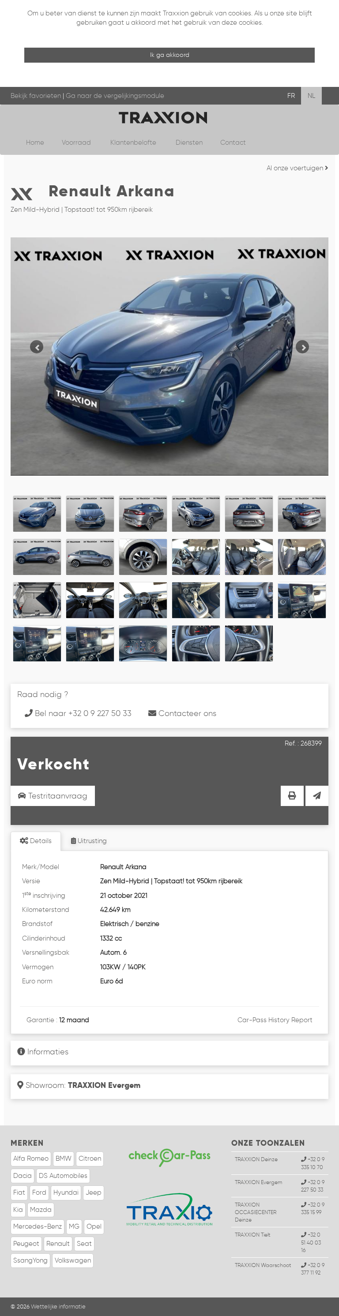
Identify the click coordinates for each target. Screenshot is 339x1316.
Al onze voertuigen (296, 168)
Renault (58, 1244)
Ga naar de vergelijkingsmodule (115, 96)
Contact (233, 142)
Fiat (19, 1192)
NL (311, 96)
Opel (94, 1226)
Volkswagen (73, 1260)
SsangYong (30, 1260)
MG (74, 1226)
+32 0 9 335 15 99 (312, 1208)
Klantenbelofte (134, 142)
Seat (84, 1244)
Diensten (189, 142)
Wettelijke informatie (58, 1306)
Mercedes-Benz (37, 1226)
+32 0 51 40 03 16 (311, 1242)
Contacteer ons (186, 713)
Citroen (90, 1158)
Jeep (94, 1192)
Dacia (22, 1176)
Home (35, 142)
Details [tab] (40, 841)
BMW (64, 1158)
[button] (34, 344)
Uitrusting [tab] (91, 841)
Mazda (41, 1210)
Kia (18, 1210)
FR (291, 96)
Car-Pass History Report (275, 1020)
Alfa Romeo (31, 1158)
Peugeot (26, 1244)
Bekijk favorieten (36, 96)
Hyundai (66, 1192)
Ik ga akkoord (169, 55)
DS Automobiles (63, 1176)
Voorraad (77, 142)
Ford (39, 1192)
